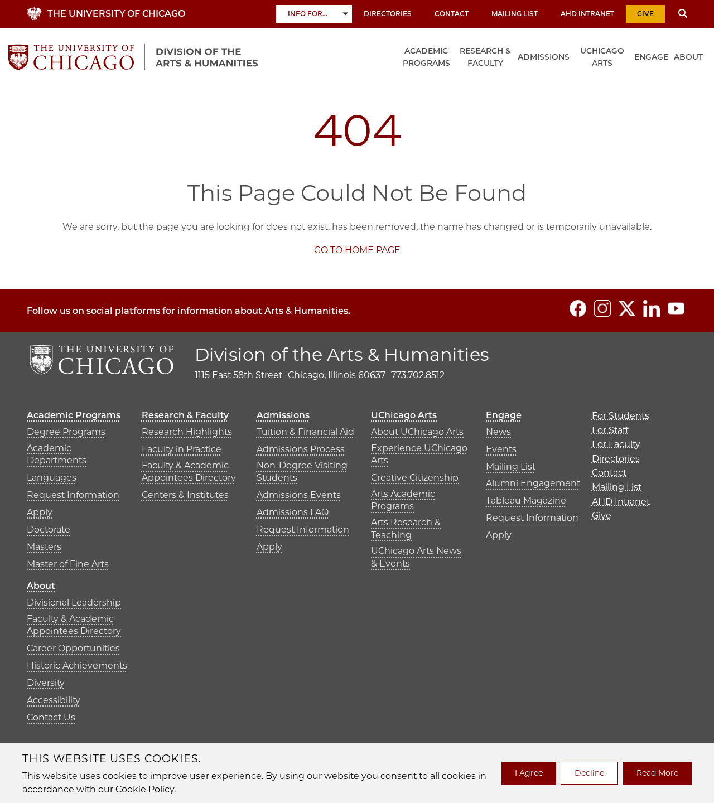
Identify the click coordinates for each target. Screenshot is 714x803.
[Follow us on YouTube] (676, 308)
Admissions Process (301, 449)
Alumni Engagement (533, 483)
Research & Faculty (485, 57)
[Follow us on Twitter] (627, 308)
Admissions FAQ (293, 512)
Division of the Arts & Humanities (342, 354)
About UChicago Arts (417, 432)
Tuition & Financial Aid (305, 432)
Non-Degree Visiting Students (302, 471)
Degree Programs (66, 432)
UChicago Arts (602, 57)
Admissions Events (299, 495)
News (498, 432)
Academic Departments (56, 454)
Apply (39, 512)
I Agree (529, 773)
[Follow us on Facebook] (578, 308)
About (688, 57)
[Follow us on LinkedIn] (651, 308)
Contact (452, 13)
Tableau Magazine (526, 500)
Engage (651, 57)
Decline (589, 773)
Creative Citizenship (415, 477)
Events (501, 449)
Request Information (73, 495)
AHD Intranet (587, 13)
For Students (620, 415)
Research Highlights (187, 432)
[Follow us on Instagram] (602, 308)
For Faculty (616, 444)
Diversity (46, 683)
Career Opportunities (73, 648)
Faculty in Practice (181, 449)
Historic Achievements (77, 665)
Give (645, 13)
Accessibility (53, 700)
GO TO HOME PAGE (357, 250)
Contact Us (51, 717)
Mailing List (514, 13)
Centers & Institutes (185, 495)
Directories (388, 13)
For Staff (610, 430)
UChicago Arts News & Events (416, 556)
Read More (657, 773)
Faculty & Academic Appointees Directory (189, 471)
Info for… (307, 13)
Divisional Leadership (74, 602)
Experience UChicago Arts (419, 454)
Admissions (544, 57)
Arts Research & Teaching (406, 528)
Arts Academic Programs (403, 499)
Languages (51, 477)
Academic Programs (426, 57)
